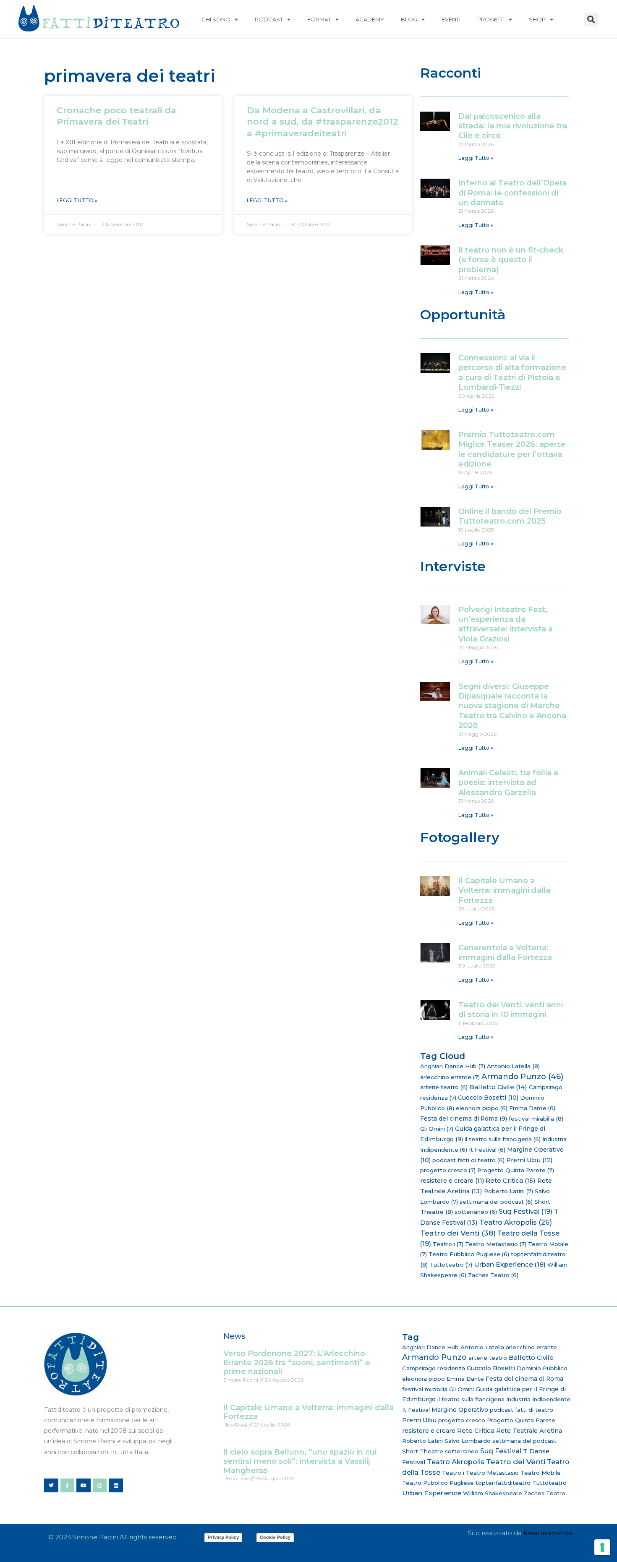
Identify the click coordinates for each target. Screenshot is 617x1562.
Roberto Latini (508, 1191)
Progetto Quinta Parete (515, 1170)
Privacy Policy (223, 1537)
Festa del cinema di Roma (463, 1118)
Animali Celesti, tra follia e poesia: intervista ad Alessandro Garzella (508, 782)
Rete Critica (511, 1180)
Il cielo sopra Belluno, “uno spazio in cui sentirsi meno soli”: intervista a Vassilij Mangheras (299, 1461)
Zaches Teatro (493, 1275)
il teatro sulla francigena (503, 1139)
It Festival (487, 1149)
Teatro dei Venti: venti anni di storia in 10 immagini (510, 1009)
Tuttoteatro (450, 1264)
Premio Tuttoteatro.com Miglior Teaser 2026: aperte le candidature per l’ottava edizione (511, 449)
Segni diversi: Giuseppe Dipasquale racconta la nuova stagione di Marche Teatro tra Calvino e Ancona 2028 (512, 706)
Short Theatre (422, 1451)
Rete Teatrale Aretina (529, 1430)
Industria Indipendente (538, 1399)
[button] (591, 19)
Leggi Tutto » (77, 200)
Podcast (269, 19)
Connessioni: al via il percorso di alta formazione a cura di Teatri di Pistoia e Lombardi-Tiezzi (512, 372)
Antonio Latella (513, 1066)
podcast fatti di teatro (468, 1160)
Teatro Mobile (540, 1472)
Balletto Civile (498, 1087)
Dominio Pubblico (542, 1368)
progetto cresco (448, 1170)
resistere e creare (452, 1180)
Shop (537, 19)
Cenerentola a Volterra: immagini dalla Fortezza (505, 952)
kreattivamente (548, 1533)
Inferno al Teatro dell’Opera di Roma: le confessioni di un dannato (512, 192)
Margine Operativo (459, 1409)
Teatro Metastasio (495, 1244)
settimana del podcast (496, 1201)
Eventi (451, 19)
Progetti (491, 19)
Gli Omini (436, 1128)
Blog (409, 19)
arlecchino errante (450, 1077)
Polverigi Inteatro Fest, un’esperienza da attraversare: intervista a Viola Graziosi (505, 624)
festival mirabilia (536, 1118)
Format (319, 19)
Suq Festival (525, 1211)
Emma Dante (532, 1108)
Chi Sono (215, 19)
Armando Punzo (522, 1076)
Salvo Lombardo (467, 1440)
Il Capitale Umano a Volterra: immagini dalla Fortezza (504, 890)
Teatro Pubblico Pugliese (469, 1254)
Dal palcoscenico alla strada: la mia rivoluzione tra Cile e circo (512, 126)
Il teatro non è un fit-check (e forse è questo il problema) (510, 259)
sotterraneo (476, 1211)
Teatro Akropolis (515, 1222)
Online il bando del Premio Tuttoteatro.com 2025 (510, 516)
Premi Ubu (529, 1160)
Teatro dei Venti (458, 1232)
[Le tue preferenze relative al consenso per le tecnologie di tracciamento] (602, 1547)
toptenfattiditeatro (503, 1482)
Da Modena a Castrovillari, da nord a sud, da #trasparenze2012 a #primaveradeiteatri (322, 121)
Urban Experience (510, 1264)
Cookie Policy (275, 1537)
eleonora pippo (481, 1108)
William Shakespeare (492, 1493)
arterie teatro (444, 1087)
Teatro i (448, 1244)
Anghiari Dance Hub (452, 1066)
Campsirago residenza (433, 1368)
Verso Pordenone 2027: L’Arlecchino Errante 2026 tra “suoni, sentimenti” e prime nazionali (296, 1362)
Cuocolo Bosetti (488, 1097)
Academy (370, 19)
